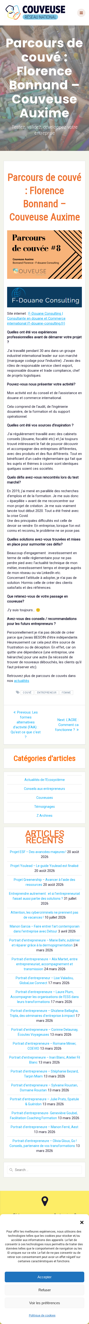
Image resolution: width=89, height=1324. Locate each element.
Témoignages (44, 806)
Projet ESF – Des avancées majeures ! (38, 852)
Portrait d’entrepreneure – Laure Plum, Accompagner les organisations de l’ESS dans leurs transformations (44, 997)
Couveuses (44, 798)
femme (66, 692)
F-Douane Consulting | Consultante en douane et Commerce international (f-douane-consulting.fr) (36, 318)
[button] (82, 1222)
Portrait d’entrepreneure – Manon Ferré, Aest (44, 1127)
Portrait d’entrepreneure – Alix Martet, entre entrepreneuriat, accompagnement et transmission (45, 964)
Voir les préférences (44, 1303)
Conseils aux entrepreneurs (44, 789)
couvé (27, 692)
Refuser (44, 1290)
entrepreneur (46, 692)
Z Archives (44, 815)
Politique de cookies (42, 1315)
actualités (21, 681)
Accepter (44, 1277)
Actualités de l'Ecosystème (44, 780)
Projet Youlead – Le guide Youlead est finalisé (44, 866)
